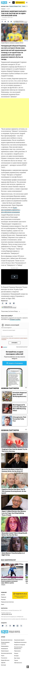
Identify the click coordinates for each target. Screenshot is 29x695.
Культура (3, 665)
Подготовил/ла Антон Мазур (9, 311)
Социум (16, 653)
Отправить (14, 342)
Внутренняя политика (6, 640)
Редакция (3, 597)
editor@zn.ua (24, 619)
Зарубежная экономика (20, 642)
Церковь (3, 662)
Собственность (18, 662)
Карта (2, 604)
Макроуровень (4, 646)
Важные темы (5, 6)
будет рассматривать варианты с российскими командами (10, 209)
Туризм (16, 660)
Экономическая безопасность (18, 647)
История (16, 655)
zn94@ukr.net (20, 616)
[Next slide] (27, 6)
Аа (13, 2)
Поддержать (21, 2)
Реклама (3, 599)
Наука (2, 655)
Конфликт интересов (19, 644)
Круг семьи (17, 658)
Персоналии (17, 651)
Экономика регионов (6, 653)
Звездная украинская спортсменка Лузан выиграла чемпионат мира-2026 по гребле (12, 581)
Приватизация (5, 651)
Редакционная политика (7, 602)
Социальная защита (19, 640)
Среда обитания (5, 660)
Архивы (3, 594)
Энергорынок (4, 648)
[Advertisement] (14, 113)
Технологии (4, 658)
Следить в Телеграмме (15, 363)
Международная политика (5, 643)
